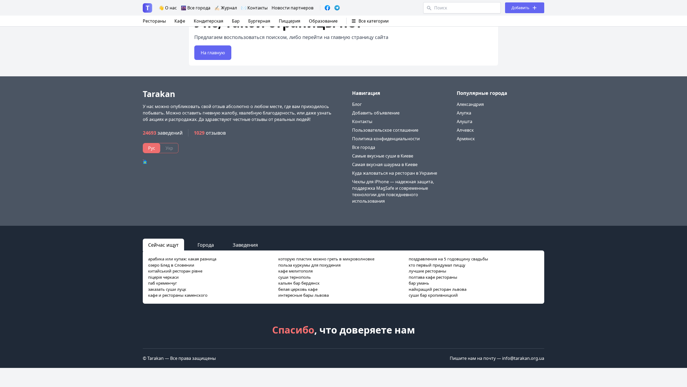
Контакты (362, 121)
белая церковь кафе (297, 289)
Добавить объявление (376, 113)
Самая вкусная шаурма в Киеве (385, 164)
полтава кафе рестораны (433, 277)
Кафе (179, 21)
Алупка (464, 113)
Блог (357, 104)
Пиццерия (289, 21)
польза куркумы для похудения (309, 265)
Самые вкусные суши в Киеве (382, 156)
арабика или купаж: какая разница (182, 258)
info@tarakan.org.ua (523, 358)
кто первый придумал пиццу (437, 265)
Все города (363, 147)
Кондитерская (208, 21)
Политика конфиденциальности (386, 139)
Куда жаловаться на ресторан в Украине (394, 173)
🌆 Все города (195, 8)
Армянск (466, 139)
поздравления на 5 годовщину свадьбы (448, 258)
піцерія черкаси (163, 277)
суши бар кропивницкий (433, 295)
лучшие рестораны (427, 271)
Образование (323, 21)
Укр (169, 148)
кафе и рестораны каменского (177, 295)
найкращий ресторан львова (437, 289)
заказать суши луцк (167, 289)
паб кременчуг (162, 283)
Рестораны (154, 21)
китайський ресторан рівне (175, 271)
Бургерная (259, 21)
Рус (151, 148)
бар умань (419, 283)
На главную (213, 53)
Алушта (464, 121)
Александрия (470, 104)
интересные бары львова (303, 295)
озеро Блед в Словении (171, 265)
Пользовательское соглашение (385, 130)
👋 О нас (168, 8)
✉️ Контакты (254, 8)
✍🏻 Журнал (225, 8)
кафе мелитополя (295, 271)
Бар (236, 21)
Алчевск (465, 130)
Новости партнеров (292, 8)
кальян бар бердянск (299, 283)
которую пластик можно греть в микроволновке (326, 258)
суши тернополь (294, 277)
